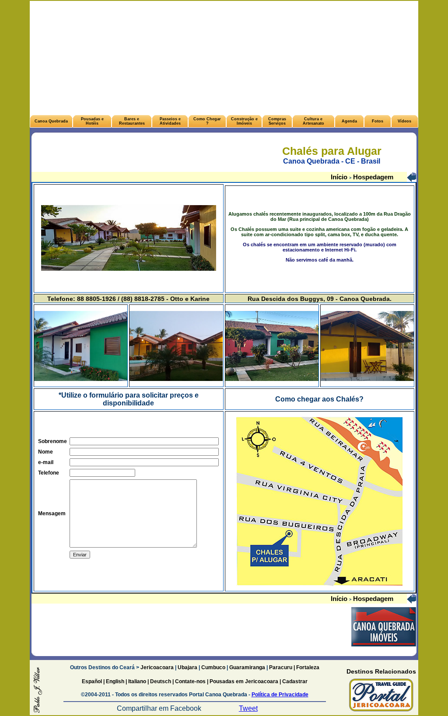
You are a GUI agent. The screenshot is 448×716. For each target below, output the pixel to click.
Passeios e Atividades (170, 121)
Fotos (377, 121)
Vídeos (404, 121)
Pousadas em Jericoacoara (244, 681)
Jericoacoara (156, 667)
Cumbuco (213, 667)
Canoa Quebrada (51, 121)
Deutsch (160, 681)
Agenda (349, 121)
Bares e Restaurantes (132, 121)
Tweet (248, 708)
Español (92, 681)
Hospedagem (372, 177)
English (115, 681)
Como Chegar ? (207, 121)
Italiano (137, 681)
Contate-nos (191, 681)
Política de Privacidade (280, 695)
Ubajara (187, 667)
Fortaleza (307, 667)
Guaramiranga (247, 667)
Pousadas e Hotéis (92, 121)
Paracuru (280, 667)
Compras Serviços (277, 121)
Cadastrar (294, 681)
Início (340, 177)
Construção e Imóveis (244, 121)
